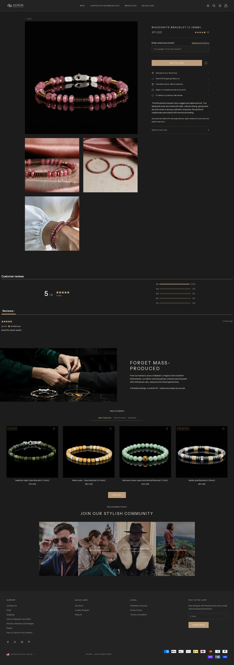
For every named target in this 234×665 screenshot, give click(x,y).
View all (117, 495)
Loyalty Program (82, 610)
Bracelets (130, 6)
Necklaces (148, 6)
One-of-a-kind (120, 417)
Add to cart (177, 63)
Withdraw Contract (138, 605)
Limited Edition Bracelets (104, 6)
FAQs (8, 610)
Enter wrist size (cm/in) (163, 42)
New (82, 6)
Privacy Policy (136, 610)
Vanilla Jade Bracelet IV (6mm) (201, 480)
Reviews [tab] (8, 311)
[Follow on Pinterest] (29, 642)
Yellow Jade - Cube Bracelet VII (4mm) (89, 480)
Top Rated (132, 417)
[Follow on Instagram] (22, 642)
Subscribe (198, 625)
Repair (9, 628)
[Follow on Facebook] (7, 642)
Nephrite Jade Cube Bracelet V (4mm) (32, 480)
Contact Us (11, 605)
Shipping (10, 614)
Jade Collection (104, 417)
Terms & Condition (138, 614)
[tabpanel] (117, 332)
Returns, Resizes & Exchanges (20, 623)
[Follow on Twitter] (15, 642)
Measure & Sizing (200, 42)
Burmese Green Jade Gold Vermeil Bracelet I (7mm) (145, 480)
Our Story (79, 605)
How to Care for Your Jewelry (19, 632)
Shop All (78, 614)
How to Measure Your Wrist (18, 619)
